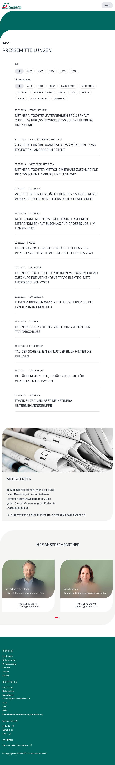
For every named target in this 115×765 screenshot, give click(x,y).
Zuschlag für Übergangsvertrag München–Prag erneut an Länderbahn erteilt (55, 147)
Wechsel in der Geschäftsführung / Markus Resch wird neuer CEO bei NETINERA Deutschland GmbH (56, 196)
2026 (29, 71)
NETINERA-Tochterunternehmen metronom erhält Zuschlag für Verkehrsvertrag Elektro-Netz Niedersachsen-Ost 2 (56, 277)
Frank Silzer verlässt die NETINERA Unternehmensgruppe (43, 403)
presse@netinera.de (28, 606)
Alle (19, 71)
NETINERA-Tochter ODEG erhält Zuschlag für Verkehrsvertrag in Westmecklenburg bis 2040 (54, 250)
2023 (62, 71)
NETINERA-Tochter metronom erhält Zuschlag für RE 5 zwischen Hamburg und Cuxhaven (56, 172)
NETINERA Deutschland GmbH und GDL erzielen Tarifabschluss (52, 329)
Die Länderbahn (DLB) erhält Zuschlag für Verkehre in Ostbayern (49, 378)
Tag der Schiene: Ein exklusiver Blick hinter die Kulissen (53, 354)
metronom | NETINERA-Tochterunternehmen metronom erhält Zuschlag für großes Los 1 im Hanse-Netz (55, 223)
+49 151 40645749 (87, 604)
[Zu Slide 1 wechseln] (56, 617)
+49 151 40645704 (28, 604)
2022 (74, 71)
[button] (46, 515)
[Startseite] (11, 4)
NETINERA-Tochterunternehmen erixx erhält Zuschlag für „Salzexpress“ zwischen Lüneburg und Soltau (54, 120)
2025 (40, 71)
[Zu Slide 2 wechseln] (59, 618)
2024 (51, 71)
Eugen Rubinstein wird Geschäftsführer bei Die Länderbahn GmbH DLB (54, 304)
